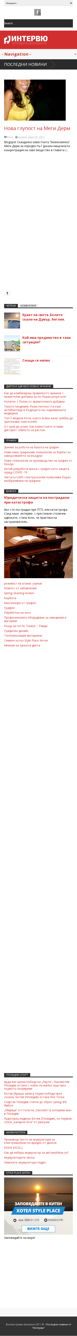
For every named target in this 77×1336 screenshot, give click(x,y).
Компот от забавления (20, 588)
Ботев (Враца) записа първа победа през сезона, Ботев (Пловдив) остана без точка (34, 1095)
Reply (10, 137)
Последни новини (25, 64)
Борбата (10, 598)
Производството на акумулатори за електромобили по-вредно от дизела (30, 1141)
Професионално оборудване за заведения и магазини (35, 619)
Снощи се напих (36, 360)
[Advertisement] (38, 223)
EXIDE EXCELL (13, 1148)
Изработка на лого (17, 612)
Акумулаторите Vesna (19, 1157)
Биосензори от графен (20, 603)
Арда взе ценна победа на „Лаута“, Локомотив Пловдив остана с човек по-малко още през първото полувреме (36, 1085)
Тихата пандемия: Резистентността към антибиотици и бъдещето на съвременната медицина (35, 409)
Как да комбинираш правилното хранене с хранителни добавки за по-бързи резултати (35, 395)
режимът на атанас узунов (23, 583)
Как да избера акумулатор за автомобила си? (36, 1152)
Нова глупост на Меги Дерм (37, 128)
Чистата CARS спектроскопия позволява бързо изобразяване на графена (37, 479)
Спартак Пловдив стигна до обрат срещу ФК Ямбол (35, 1103)
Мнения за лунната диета (22, 645)
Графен (9, 608)
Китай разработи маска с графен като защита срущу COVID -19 (36, 470)
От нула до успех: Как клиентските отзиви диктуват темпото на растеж (33, 428)
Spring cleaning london (19, 593)
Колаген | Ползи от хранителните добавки (34, 401)
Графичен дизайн (16, 631)
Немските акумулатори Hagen (25, 1162)
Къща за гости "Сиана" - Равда (25, 626)
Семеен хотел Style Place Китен (26, 640)
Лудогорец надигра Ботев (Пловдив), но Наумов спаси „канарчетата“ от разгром (38, 1120)
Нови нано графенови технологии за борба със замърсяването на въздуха (37, 454)
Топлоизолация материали (23, 635)
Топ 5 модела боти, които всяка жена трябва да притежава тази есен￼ (38, 420)
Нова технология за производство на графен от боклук (38, 462)
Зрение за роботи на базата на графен (31, 447)
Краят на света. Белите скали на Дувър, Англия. (43, 317)
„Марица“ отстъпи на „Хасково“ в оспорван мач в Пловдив (37, 1112)
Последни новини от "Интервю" (51, 1326)
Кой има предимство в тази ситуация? (46, 339)
